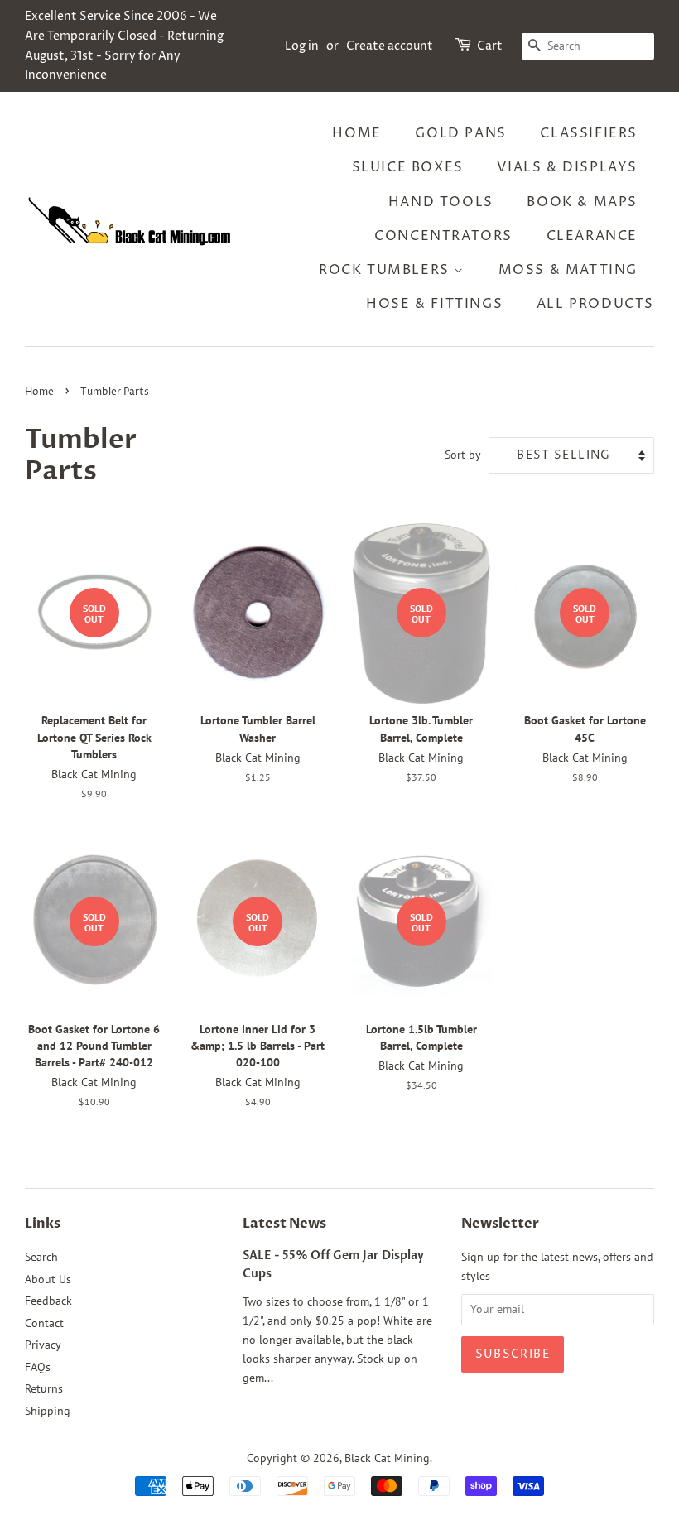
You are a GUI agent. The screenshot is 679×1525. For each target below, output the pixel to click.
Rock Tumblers (386, 270)
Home (356, 133)
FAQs (38, 1366)
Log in (302, 46)
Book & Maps (582, 202)
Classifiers (589, 133)
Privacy (43, 1344)
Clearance (592, 236)
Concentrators (443, 236)
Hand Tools (441, 202)
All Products (595, 304)
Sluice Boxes (408, 167)
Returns (44, 1388)
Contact (44, 1323)
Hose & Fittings (434, 304)
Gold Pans (460, 133)
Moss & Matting (568, 270)
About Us (48, 1279)
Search (41, 1256)
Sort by (463, 454)
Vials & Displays (567, 167)
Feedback (48, 1300)
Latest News (284, 1224)
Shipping (47, 1410)
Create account (389, 46)
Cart (490, 46)
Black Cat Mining (387, 1457)
